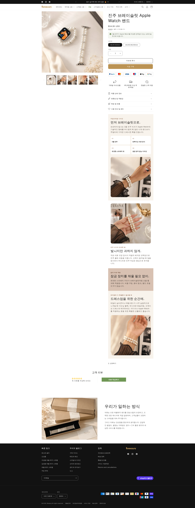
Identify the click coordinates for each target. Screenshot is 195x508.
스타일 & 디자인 (75, 460)
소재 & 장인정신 (75, 464)
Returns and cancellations (107, 467)
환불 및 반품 (102, 460)
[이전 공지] (76, 2)
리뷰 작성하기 (114, 380)
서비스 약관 (87, 503)
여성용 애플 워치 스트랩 (50, 460)
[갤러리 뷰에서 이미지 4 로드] (83, 80)
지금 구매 (130, 66)
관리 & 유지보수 (75, 467)
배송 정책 (101, 456)
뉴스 (71, 471)
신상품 (44, 456)
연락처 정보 (103, 503)
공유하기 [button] (113, 363)
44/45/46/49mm (131, 45)
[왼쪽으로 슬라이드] (44, 80)
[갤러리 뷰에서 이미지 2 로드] (62, 80)
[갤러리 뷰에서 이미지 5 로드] (93, 80)
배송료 (110, 29)
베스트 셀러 (46, 453)
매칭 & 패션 (74, 456)
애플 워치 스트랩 (47, 467)
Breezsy (49, 503)
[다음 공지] (119, 2)
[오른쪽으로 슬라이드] (101, 80)
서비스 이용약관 (103, 464)
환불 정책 (68, 503)
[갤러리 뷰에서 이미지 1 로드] (51, 80)
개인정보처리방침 (77, 503)
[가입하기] (76, 478)
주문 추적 (45, 471)
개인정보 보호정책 (104, 453)
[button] (69, 7)
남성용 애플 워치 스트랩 (50, 464)
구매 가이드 (74, 453)
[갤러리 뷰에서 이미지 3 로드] (72, 80)
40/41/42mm (115, 45)
